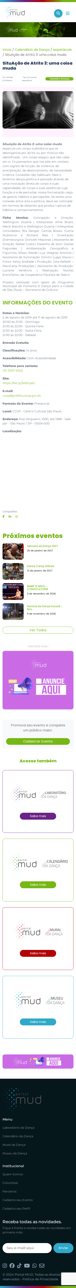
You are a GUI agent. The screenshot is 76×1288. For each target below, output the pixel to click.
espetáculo (62, 49)
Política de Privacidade (40, 1279)
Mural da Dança (14, 1145)
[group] (38, 680)
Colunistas (10, 1183)
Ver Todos (38, 630)
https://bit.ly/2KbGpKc (19, 383)
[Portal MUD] (27, 13)
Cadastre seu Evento (18, 1200)
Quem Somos (13, 1174)
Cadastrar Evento (38, 741)
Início (7, 49)
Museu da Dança (15, 1153)
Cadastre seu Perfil (16, 1208)
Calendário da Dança (32, 49)
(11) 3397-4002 (13, 370)
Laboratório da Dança (18, 1128)
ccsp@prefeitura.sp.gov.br (22, 395)
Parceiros (9, 1191)
